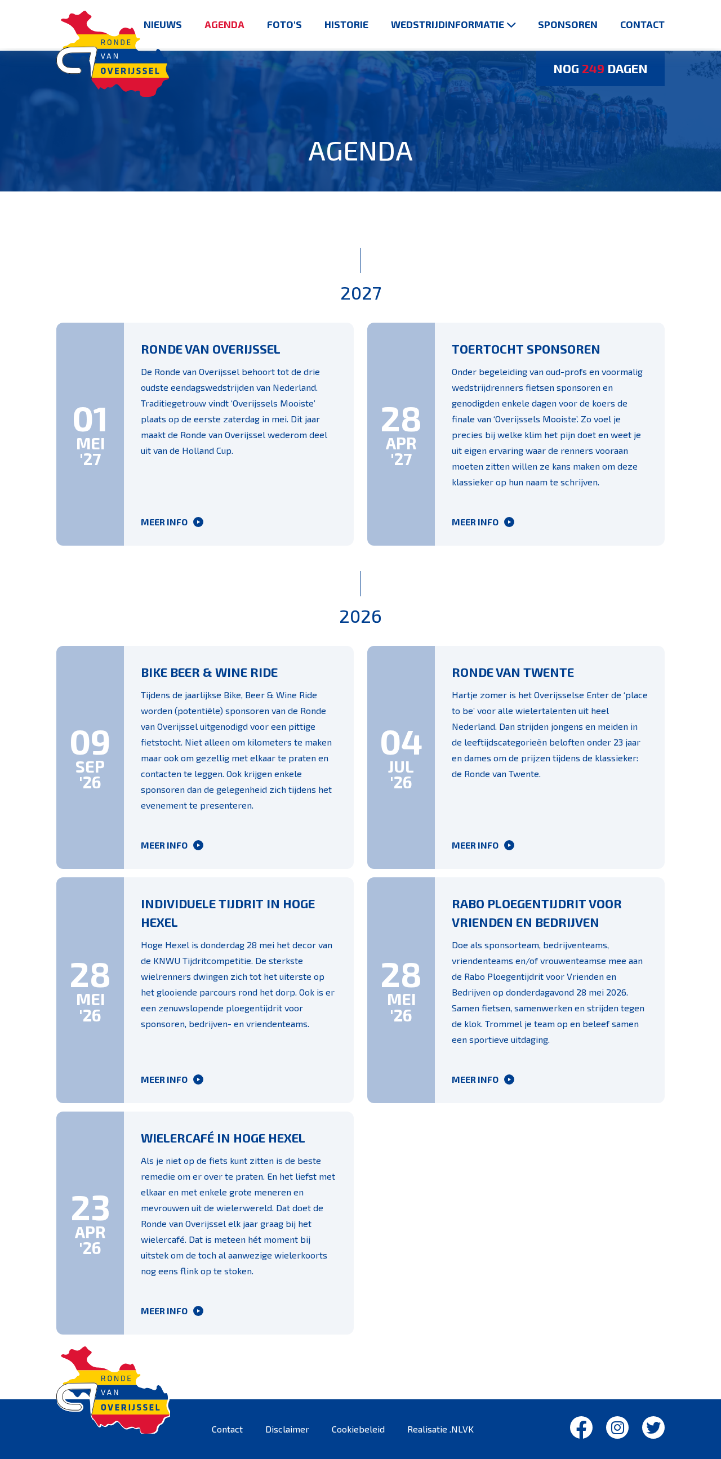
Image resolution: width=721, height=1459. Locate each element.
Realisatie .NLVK (440, 1429)
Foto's (284, 24)
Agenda (224, 24)
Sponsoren (568, 24)
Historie (346, 24)
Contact (642, 24)
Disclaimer (287, 1429)
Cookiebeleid (358, 1429)
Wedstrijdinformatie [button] (447, 24)
